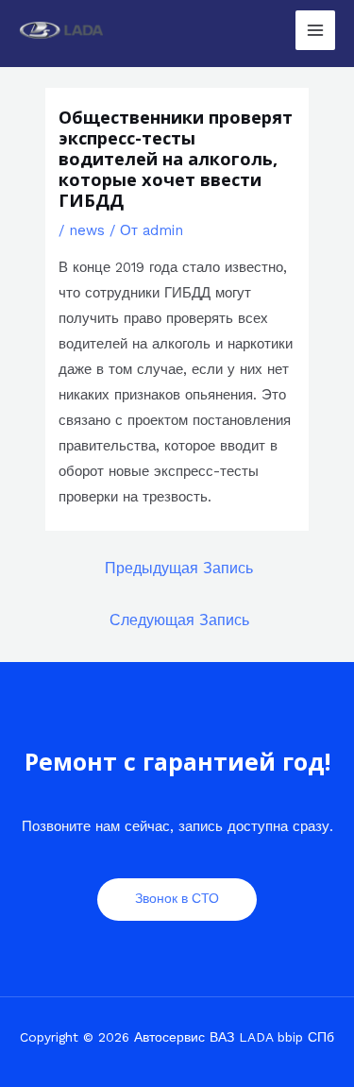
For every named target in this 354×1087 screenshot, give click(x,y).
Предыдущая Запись (179, 568)
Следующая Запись (179, 620)
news (87, 230)
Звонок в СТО (177, 898)
